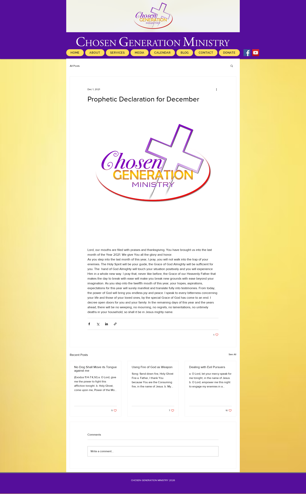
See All (232, 354)
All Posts (75, 65)
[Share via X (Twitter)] (98, 324)
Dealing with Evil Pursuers (207, 367)
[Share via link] (115, 324)
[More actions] (216, 89)
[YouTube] (255, 52)
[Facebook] (246, 52)
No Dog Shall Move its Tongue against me (95, 368)
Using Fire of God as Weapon (152, 367)
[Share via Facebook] (89, 324)
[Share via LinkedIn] (106, 324)
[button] (231, 65)
